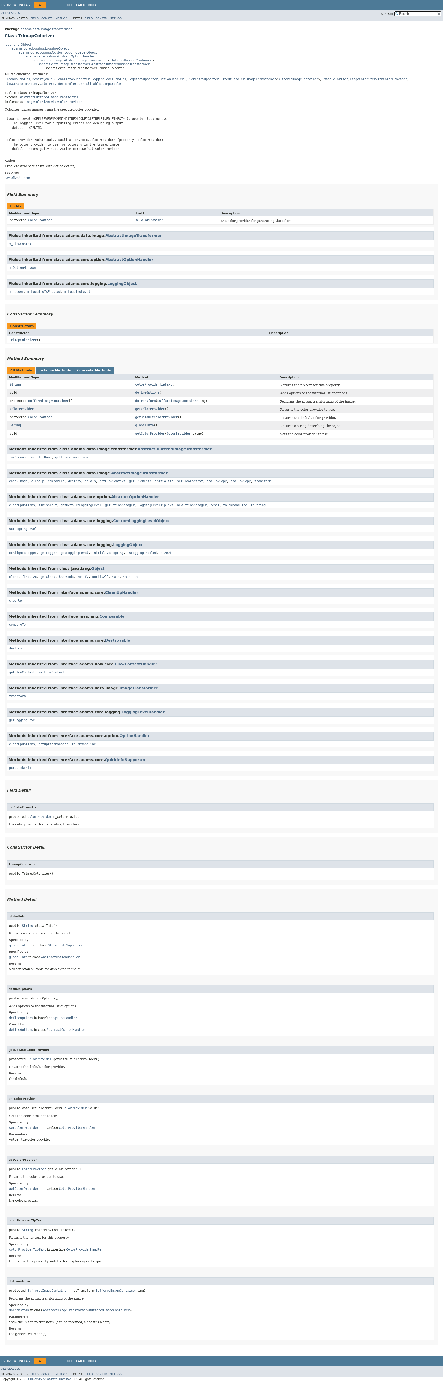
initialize (164, 481)
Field (34, 18)
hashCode (66, 577)
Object (98, 568)
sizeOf (165, 553)
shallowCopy (217, 481)
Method (61, 18)
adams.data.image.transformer (46, 29)
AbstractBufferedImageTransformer (48, 97)
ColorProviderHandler (58, 84)
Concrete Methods (94, 370)
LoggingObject (122, 283)
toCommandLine (235, 505)
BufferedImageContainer (131, 60)
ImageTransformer (261, 79)
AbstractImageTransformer (133, 235)
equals (90, 481)
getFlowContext (112, 481)
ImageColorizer (335, 79)
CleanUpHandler (17, 79)
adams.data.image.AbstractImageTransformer (70, 60)
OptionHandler (172, 79)
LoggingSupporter (143, 79)
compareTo (56, 481)
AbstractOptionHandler (129, 259)
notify (82, 577)
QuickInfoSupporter (202, 79)
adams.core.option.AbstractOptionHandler (60, 56)
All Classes (10, 13)
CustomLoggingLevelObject (141, 521)
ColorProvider (40, 220)
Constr (47, 18)
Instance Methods (54, 370)
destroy (74, 481)
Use (51, 5)
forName (45, 457)
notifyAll (100, 577)
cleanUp (37, 481)
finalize (29, 577)
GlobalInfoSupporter (72, 79)
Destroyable (42, 79)
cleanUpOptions (22, 505)
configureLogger (23, 553)
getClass (47, 577)
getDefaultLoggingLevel (81, 505)
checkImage (18, 481)
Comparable (111, 84)
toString (258, 505)
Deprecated (76, 5)
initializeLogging (107, 553)
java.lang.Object (18, 44)
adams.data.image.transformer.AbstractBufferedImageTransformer (94, 64)
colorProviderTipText (153, 384)
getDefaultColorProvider (156, 417)
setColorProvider (150, 433)
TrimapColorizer (23, 340)
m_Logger (16, 291)
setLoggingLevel (23, 529)
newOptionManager (192, 505)
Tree (60, 5)
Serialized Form (17, 178)
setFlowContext (190, 481)
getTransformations (71, 457)
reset (214, 505)
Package (25, 5)
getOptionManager (120, 505)
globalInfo (144, 425)
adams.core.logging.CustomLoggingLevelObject (57, 52)
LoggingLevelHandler (108, 79)
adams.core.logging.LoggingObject (40, 48)
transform (262, 481)
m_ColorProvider (149, 220)
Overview (8, 5)
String (15, 384)
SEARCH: (387, 13)
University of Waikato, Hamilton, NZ (52, 1379)
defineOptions (147, 392)
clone (13, 577)
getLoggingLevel (74, 553)
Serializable (89, 84)
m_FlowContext (21, 244)
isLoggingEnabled (142, 553)
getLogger (48, 553)
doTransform (145, 401)
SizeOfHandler (233, 79)
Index (92, 5)
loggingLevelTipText (155, 505)
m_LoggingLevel (77, 291)
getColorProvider (150, 409)
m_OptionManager (23, 267)
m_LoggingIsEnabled (44, 291)
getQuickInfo (140, 481)
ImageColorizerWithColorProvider (378, 79)
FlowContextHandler (21, 84)
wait (116, 577)
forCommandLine (22, 457)
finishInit (48, 505)
